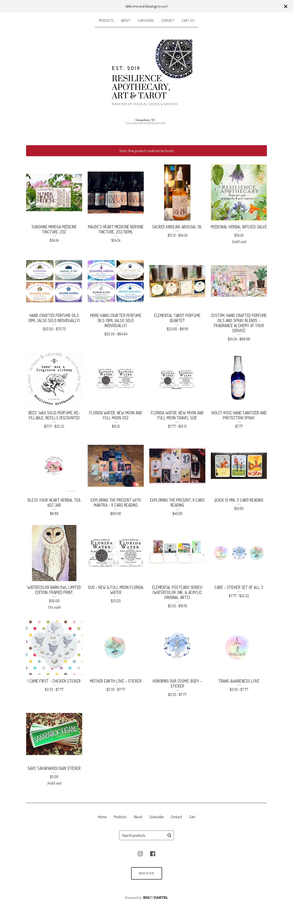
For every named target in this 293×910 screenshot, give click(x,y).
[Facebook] (152, 853)
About (126, 20)
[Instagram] (140, 853)
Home (102, 816)
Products (106, 20)
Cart (192, 816)
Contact (167, 20)
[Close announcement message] (285, 6)
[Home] (146, 85)
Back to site (146, 873)
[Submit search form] (169, 835)
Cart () (188, 20)
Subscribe (146, 20)
